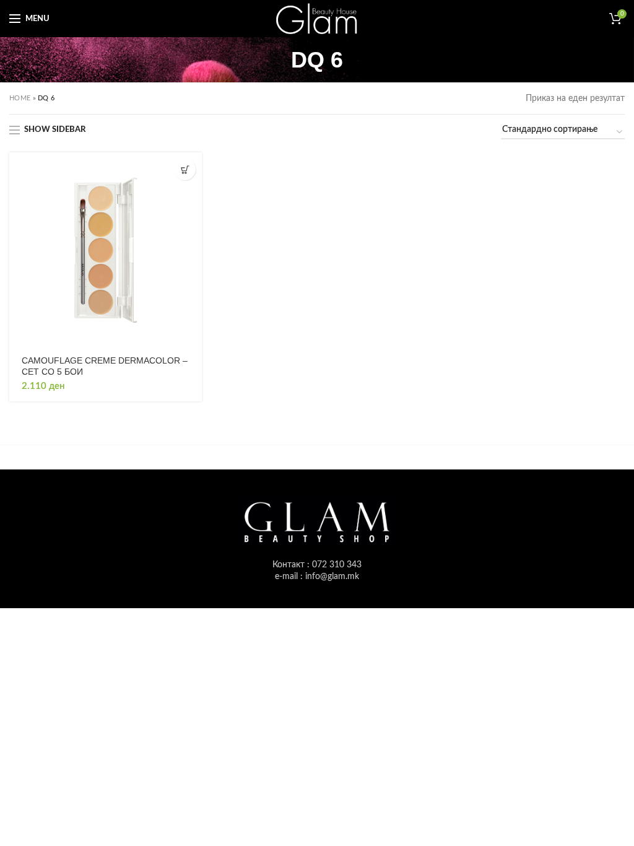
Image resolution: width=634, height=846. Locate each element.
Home (19, 98)
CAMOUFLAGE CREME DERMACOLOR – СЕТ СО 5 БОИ (105, 366)
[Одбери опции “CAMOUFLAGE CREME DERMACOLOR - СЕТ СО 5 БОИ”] (185, 169)
